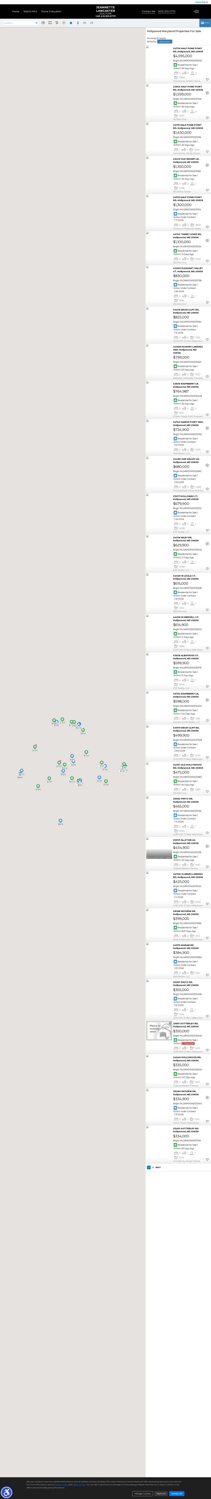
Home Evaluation (51, 11)
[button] (6, 1492)
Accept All (177, 1493)
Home (15, 11)
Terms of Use (78, 1484)
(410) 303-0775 (166, 11)
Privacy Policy (61, 1484)
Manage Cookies (143, 1493)
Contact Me (148, 11)
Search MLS (30, 11)
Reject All (161, 1493)
